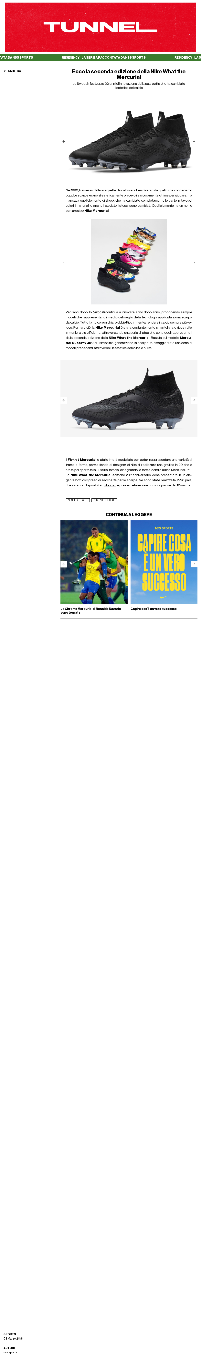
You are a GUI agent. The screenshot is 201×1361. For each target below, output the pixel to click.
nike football (78, 500)
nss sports (10, 1352)
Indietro (14, 71)
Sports (10, 1334)
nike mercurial (104, 500)
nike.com (110, 485)
